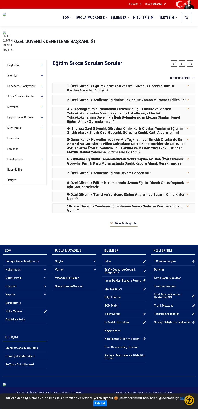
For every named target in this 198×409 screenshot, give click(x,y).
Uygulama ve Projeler (20, 117)
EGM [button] (66, 17)
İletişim (11, 180)
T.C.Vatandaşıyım (165, 261)
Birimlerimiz (14, 277)
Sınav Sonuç (112, 313)
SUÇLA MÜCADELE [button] (90, 17)
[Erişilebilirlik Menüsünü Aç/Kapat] (189, 400)
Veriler (59, 269)
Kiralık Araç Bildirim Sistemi (122, 338)
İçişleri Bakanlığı (153, 4)
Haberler (12, 148)
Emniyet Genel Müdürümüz (23, 261)
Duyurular (13, 138)
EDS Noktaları (113, 288)
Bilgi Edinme (113, 297)
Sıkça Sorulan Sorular (20, 96)
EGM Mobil (111, 305)
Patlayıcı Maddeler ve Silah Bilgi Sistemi (125, 357)
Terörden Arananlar (166, 313)
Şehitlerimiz (13, 302)
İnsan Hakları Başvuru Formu (123, 280)
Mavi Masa (14, 128)
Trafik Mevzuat (163, 305)
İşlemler (12, 75)
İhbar (108, 261)
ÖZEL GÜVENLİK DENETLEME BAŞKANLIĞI (54, 41)
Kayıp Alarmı (113, 330)
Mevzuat (12, 107)
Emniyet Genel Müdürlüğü (22, 347)
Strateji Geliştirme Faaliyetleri (173, 322)
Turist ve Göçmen (165, 286)
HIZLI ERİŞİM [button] (143, 17)
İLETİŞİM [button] (167, 17)
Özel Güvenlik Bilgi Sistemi (121, 347)
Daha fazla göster (126, 223)
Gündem (11, 286)
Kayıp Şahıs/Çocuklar (167, 277)
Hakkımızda (13, 269)
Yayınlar (11, 294)
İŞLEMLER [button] (119, 17)
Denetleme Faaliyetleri (21, 86)
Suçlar (59, 261)
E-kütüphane (15, 159)
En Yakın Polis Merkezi (20, 364)
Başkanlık (13, 65)
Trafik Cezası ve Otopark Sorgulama (120, 271)
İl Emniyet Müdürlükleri (20, 356)
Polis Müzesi (14, 311)
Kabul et (100, 403)
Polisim (159, 269)
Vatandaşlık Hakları (67, 277)
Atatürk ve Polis (15, 319)
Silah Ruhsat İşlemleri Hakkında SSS (168, 296)
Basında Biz (14, 169)
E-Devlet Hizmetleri (117, 322)
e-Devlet (133, 4)
